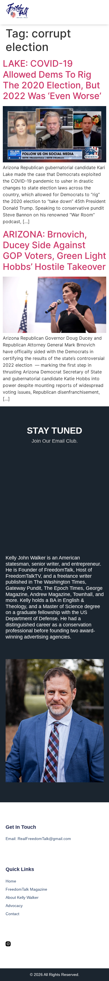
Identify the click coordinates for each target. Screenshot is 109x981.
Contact (12, 913)
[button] (99, 12)
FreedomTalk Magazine (26, 889)
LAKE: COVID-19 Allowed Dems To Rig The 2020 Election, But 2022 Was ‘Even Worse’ (52, 79)
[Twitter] (18, 943)
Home (11, 881)
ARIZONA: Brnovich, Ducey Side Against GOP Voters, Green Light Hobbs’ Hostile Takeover (54, 250)
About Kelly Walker (22, 897)
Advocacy (14, 905)
